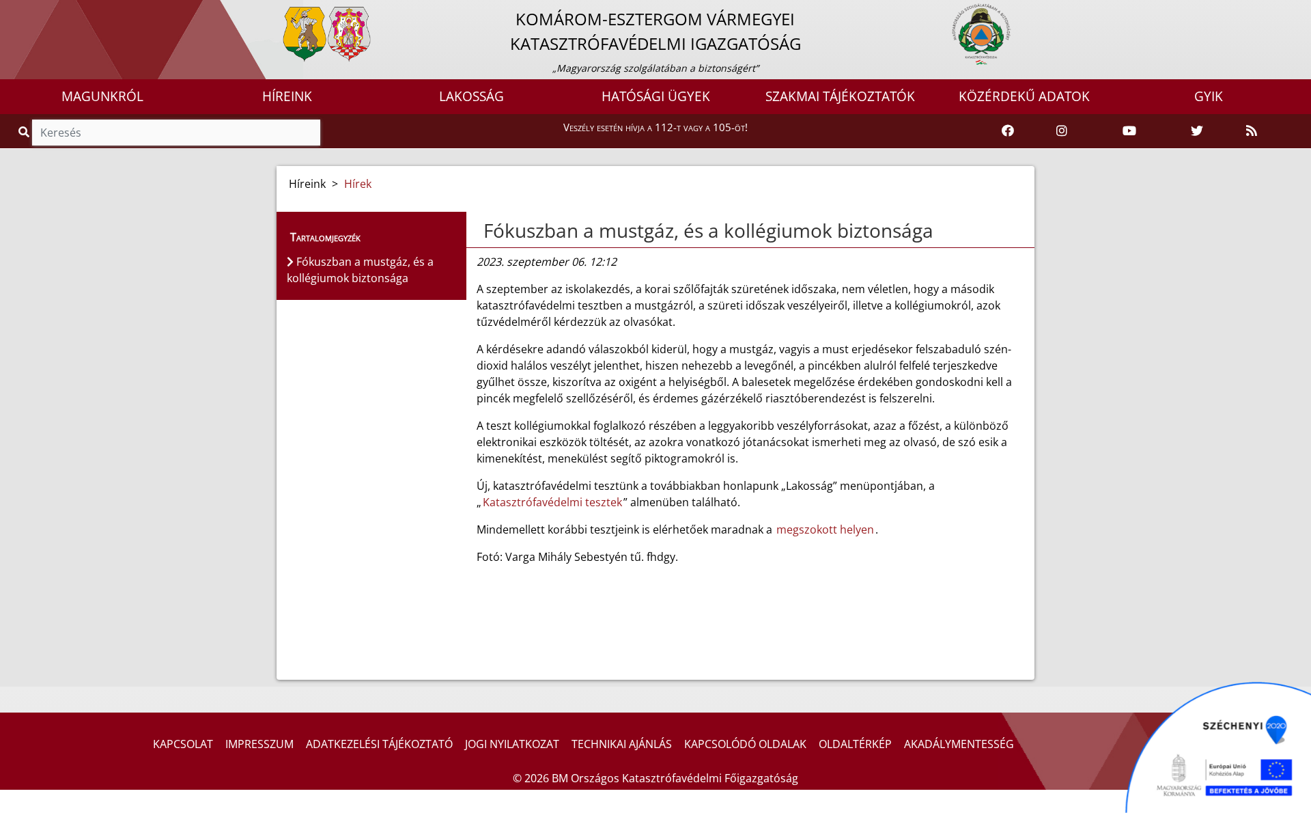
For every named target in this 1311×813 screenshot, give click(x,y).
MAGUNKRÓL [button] (102, 96)
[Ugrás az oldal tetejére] (482, 230)
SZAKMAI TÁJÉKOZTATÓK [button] (840, 96)
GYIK (1208, 96)
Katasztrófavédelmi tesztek (552, 502)
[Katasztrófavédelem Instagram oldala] (1062, 131)
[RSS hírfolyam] (1251, 131)
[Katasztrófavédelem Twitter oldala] (1196, 131)
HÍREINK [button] (287, 96)
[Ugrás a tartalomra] (25, 11)
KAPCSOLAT (183, 744)
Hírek (357, 183)
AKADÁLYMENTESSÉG (959, 744)
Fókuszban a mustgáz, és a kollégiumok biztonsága (708, 230)
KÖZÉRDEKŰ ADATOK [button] (1024, 96)
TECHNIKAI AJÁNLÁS (622, 744)
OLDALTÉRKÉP (855, 744)
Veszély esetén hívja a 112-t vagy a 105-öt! (655, 127)
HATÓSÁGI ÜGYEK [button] (656, 96)
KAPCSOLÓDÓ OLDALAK (745, 744)
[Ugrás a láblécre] (40, 11)
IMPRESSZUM (259, 744)
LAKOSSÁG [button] (471, 96)
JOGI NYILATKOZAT (512, 744)
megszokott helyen (825, 529)
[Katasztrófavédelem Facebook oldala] (1007, 131)
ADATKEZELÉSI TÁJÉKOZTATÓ (379, 744)
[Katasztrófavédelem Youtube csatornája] (1129, 131)
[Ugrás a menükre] (10, 11)
